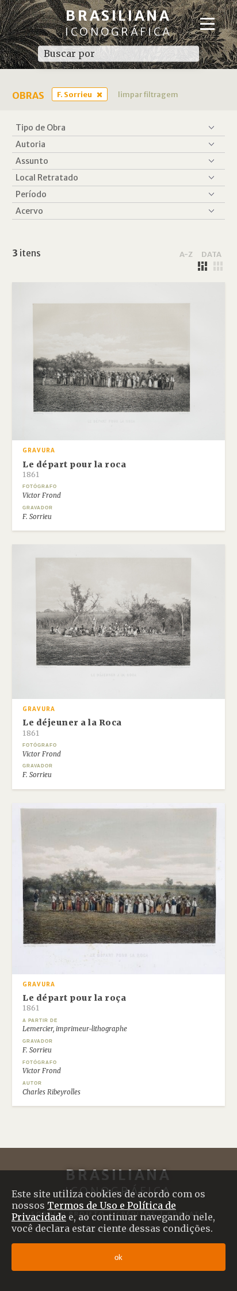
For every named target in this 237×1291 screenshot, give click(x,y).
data (211, 254)
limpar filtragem (148, 94)
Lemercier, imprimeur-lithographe (74, 1029)
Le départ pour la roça (74, 1002)
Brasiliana (118, 23)
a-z (186, 254)
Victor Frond (41, 495)
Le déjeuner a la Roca (72, 727)
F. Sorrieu (74, 94)
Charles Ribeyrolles (51, 1092)
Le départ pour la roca (74, 469)
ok (118, 1257)
